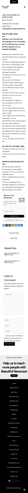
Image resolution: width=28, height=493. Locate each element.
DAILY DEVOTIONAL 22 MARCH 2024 (11, 254)
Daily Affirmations (14, 396)
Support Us (14, 454)
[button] (14, 2)
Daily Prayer (14, 392)
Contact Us (14, 458)
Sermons (14, 418)
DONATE (14, 375)
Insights (14, 414)
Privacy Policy (14, 472)
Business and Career (14, 423)
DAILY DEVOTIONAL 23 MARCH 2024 (11, 261)
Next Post (14, 238)
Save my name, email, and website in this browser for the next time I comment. (13, 338)
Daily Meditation (14, 405)
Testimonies (14, 427)
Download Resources (14, 463)
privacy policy (7, 220)
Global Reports (14, 432)
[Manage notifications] (24, 490)
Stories (14, 383)
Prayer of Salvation (14, 449)
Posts (14, 441)
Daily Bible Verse (14, 401)
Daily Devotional (14, 388)
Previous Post (14, 233)
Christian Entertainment (14, 436)
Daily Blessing (14, 410)
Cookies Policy (14, 476)
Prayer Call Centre (14, 445)
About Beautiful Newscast (14, 467)
